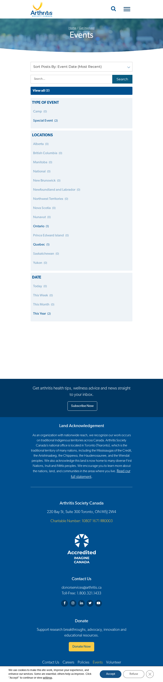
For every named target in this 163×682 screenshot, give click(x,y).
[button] (81, 67)
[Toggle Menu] (127, 9)
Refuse (133, 674)
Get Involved (86, 28)
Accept (110, 674)
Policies (83, 663)
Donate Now (81, 646)
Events (98, 663)
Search (122, 79)
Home (72, 28)
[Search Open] (113, 9)
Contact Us (50, 663)
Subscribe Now (82, 406)
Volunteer (113, 663)
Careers (68, 663)
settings (47, 677)
